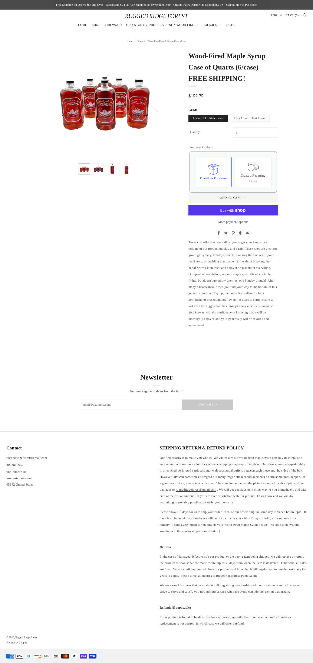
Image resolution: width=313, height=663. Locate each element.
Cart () (292, 15)
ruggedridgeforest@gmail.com (26, 457)
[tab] (84, 169)
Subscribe (205, 404)
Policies (210, 25)
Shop (96, 25)
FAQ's (230, 25)
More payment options (233, 222)
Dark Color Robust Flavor (250, 118)
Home (82, 25)
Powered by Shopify (16, 642)
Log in (276, 15)
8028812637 (14, 464)
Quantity (194, 132)
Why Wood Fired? (183, 25)
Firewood (113, 25)
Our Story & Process (145, 25)
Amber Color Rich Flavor (208, 118)
